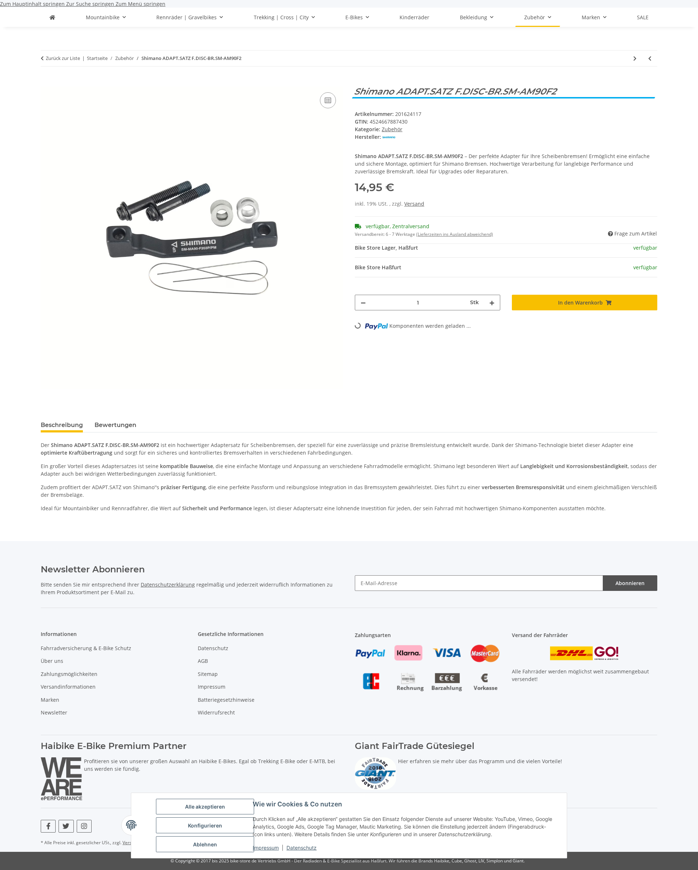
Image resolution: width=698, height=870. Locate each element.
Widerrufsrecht (216, 712)
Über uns (52, 660)
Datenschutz (301, 848)
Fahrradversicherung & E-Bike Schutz (86, 648)
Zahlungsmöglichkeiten (69, 673)
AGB (203, 660)
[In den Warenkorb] (46, 82)
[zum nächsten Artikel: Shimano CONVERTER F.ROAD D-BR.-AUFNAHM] (634, 58)
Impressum (266, 848)
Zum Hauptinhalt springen (33, 3)
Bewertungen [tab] (115, 425)
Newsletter (54, 712)
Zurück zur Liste (63, 58)
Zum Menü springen (140, 3)
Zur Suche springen (91, 3)
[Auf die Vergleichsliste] (328, 100)
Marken (50, 699)
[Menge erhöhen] (492, 302)
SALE (643, 17)
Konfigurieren (205, 825)
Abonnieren (630, 583)
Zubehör (392, 129)
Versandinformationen (68, 686)
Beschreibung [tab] (62, 425)
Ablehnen (205, 844)
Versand (414, 203)
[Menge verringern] (363, 302)
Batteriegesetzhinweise (226, 699)
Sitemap (208, 673)
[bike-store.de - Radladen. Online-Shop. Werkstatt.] (52, 17)
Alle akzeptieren (205, 806)
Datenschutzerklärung (168, 584)
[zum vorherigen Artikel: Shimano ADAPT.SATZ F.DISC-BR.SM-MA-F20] (649, 58)
